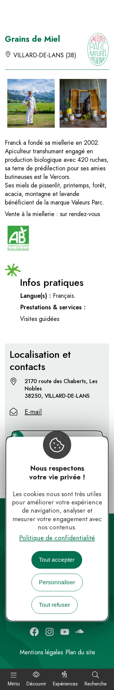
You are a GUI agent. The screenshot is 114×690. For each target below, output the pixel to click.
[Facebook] (34, 631)
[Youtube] (64, 631)
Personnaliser (57, 582)
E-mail (33, 411)
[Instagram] (49, 631)
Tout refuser (54, 605)
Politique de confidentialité (57, 537)
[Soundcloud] (80, 631)
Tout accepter (56, 560)
